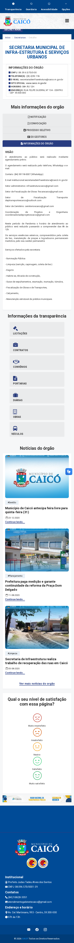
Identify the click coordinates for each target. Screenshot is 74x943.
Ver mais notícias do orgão (37, 683)
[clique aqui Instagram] (45, 930)
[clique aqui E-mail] (29, 930)
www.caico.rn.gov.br (36, 83)
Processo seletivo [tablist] (38, 130)
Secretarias (20, 37)
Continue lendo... (15, 522)
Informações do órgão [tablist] (38, 143)
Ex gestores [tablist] (38, 136)
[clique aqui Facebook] (37, 930)
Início (8, 37)
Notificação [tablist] (38, 117)
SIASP (25, 938)
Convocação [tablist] (38, 123)
